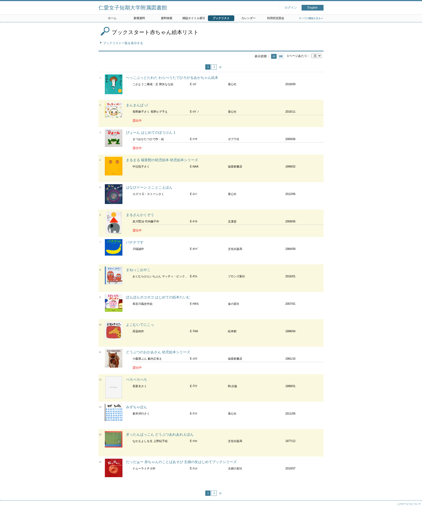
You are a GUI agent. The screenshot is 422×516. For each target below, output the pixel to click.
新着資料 (139, 18)
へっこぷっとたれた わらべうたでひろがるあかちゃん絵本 (172, 77)
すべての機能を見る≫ (311, 18)
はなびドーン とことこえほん (149, 187)
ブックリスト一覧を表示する (123, 43)
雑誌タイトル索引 (193, 18)
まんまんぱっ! (137, 105)
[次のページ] (220, 67)
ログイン (291, 7)
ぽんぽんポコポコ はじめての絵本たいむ (158, 297)
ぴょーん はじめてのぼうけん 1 (150, 132)
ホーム (112, 18)
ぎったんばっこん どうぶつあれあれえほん (160, 434)
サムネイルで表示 (281, 56)
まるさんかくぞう (140, 215)
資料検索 (166, 18)
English (312, 7)
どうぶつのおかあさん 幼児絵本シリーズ (158, 352)
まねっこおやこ (138, 270)
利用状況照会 (275, 18)
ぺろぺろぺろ (136, 379)
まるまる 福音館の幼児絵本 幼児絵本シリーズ (162, 160)
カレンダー (248, 18)
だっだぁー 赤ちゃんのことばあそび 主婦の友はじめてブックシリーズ (181, 462)
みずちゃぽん (136, 407)
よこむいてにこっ (140, 325)
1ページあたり (297, 56)
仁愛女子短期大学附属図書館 (132, 8)
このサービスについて (409, 504)
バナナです (135, 242)
